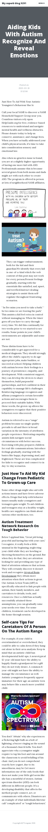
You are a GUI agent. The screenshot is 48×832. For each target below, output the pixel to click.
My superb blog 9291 (14, 3)
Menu (41, 3)
